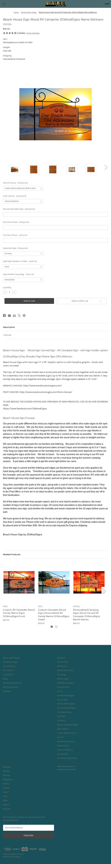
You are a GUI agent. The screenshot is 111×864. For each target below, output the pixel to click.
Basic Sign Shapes (11, 658)
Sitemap (7, 691)
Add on (6, 804)
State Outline (63, 745)
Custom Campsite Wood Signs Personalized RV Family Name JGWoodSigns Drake (53, 614)
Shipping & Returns (12, 683)
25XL (5, 800)
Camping (61, 674)
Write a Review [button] (32, 33)
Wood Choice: (15, 183)
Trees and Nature (65, 750)
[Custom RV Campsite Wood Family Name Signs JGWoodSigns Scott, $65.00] (19, 582)
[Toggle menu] (4, 4)
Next (106, 167)
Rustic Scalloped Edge (67, 724)
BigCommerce (18, 854)
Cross (60, 691)
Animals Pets (63, 687)
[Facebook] (4, 316)
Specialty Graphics (66, 741)
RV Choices (8, 670)
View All (6, 809)
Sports (60, 737)
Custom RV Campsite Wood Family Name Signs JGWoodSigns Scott (19, 613)
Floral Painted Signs (66, 708)
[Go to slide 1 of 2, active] (52, 627)
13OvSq (6, 788)
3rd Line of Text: (15, 235)
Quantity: (7, 287)
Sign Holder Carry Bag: (18, 274)
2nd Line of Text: (16, 222)
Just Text (61, 716)
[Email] (9, 316)
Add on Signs (63, 678)
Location (61, 720)
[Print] (14, 316)
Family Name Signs (66, 703)
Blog (5, 678)
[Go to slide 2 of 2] (56, 627)
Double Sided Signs (66, 695)
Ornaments (62, 662)
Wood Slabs (62, 754)
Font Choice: (14, 196)
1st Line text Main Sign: (19, 209)
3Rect (6, 792)
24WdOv (7, 767)
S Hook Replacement (66, 733)
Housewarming (64, 712)
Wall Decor (62, 666)
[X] (19, 316)
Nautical (61, 658)
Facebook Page (10, 662)
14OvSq (6, 784)
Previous (5, 167)
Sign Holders (63, 729)
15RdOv (6, 771)
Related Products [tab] (11, 554)
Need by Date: (15, 248)
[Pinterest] (24, 316)
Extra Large (62, 699)
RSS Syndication (10, 687)
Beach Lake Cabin (65, 670)
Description (9, 327)
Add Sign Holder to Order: (20, 261)
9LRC (5, 796)
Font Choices (9, 666)
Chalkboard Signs (65, 683)
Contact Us (8, 674)
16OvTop (6, 775)
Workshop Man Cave (67, 758)
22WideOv (7, 779)
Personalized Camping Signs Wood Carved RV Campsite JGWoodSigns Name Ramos (86, 614)
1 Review (7, 335)
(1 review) (21, 33)
